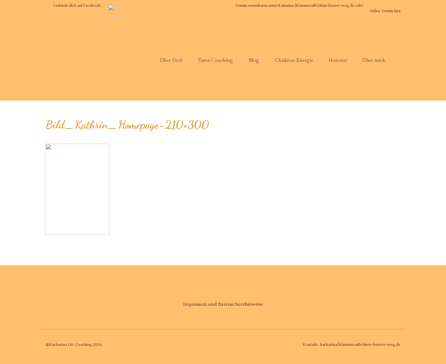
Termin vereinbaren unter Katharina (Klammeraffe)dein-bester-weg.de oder (299, 6)
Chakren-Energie (294, 61)
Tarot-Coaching (215, 61)
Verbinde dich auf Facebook (76, 6)
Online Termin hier (385, 11)
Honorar (337, 61)
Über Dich (171, 61)
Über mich (374, 61)
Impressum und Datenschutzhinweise (223, 304)
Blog (254, 61)
